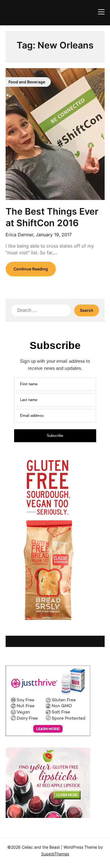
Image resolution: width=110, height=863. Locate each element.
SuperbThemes (55, 853)
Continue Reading (31, 268)
